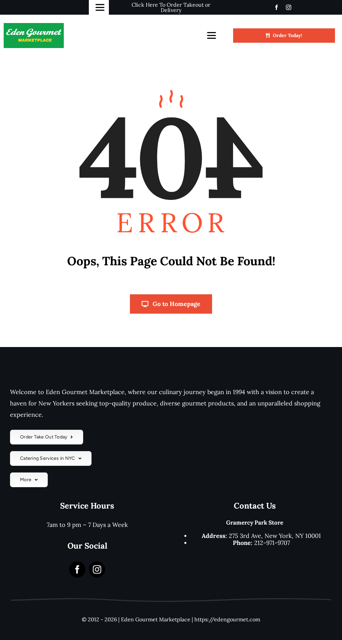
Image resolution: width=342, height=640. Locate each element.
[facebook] (276, 7)
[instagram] (288, 7)
